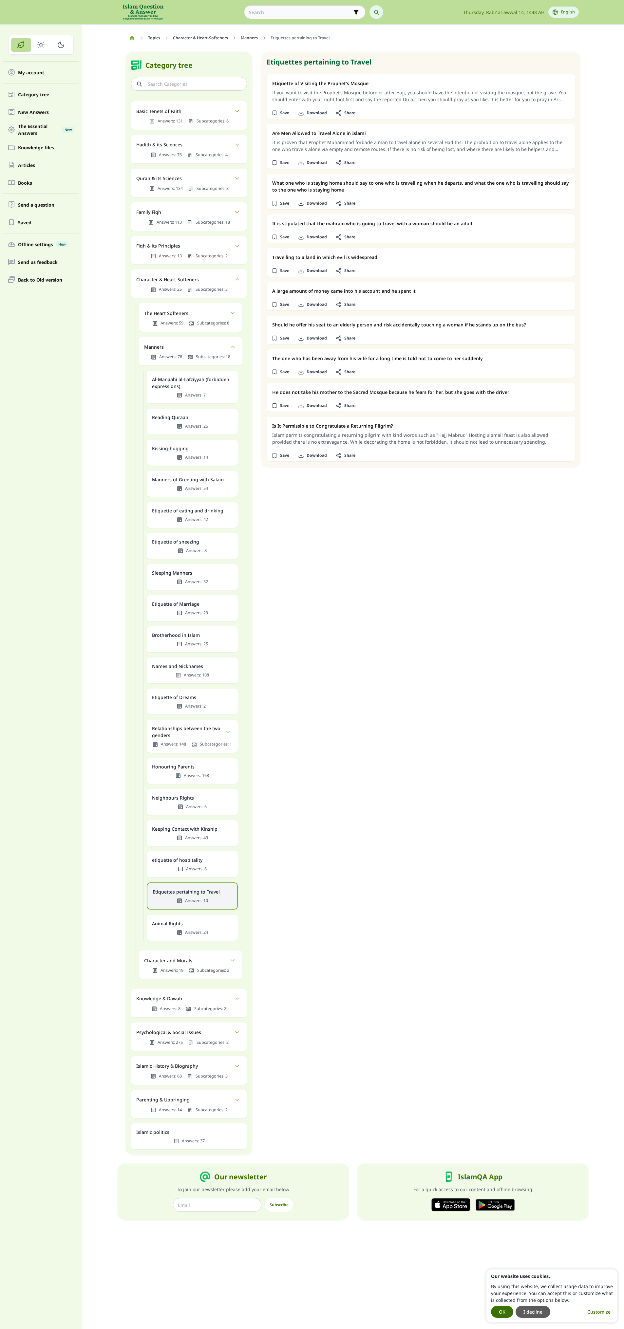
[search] (376, 12)
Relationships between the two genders (186, 731)
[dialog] (551, 1295)
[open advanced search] (356, 12)
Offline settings (42, 244)
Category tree (33, 94)
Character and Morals (168, 960)
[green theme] (21, 45)
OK (502, 1312)
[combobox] (300, 12)
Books (25, 183)
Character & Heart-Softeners (167, 279)
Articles (26, 165)
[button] (280, 113)
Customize (599, 1312)
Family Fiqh (148, 212)
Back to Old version (40, 280)
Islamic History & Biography (167, 1066)
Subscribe (279, 1205)
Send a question (36, 205)
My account (31, 72)
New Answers (33, 112)
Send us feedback (38, 262)
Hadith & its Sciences (159, 144)
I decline (532, 1312)
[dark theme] (61, 45)
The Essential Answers (45, 129)
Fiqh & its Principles (158, 246)
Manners (154, 347)
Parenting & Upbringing (163, 1100)
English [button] (568, 12)
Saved (24, 222)
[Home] (132, 38)
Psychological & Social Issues (168, 1032)
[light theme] (41, 45)
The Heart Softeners (166, 313)
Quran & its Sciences (159, 178)
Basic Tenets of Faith (158, 111)
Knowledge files (36, 147)
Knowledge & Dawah (159, 998)
